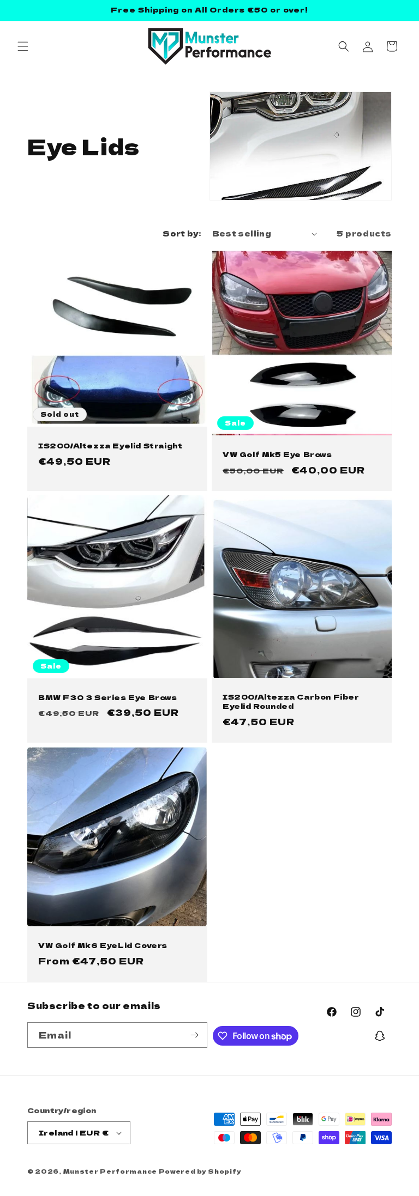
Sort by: (182, 233)
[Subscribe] (195, 1035)
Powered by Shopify (200, 1171)
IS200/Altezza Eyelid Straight (110, 446)
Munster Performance (110, 1171)
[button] (23, 46)
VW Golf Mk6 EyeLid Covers (102, 945)
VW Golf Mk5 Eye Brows (277, 454)
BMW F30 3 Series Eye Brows (107, 697)
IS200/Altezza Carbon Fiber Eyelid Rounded (291, 702)
